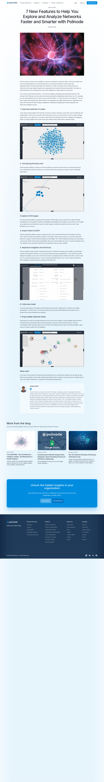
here (81, 375)
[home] (12, 3)
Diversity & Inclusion (50, 537)
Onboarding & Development (52, 532)
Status (68, 539)
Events (69, 537)
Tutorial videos (71, 534)
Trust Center (85, 532)
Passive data (30, 529)
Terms (83, 537)
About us (84, 524)
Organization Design (50, 529)
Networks (29, 524)
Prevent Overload (50, 539)
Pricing (53, 3)
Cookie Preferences (24, 555)
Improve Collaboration (51, 527)
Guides (69, 532)
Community (70, 524)
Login (75, 3)
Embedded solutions (32, 532)
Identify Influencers (50, 524)
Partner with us (86, 529)
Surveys (29, 527)
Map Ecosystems (49, 542)
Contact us (85, 527)
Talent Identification (50, 534)
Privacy (84, 539)
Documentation (71, 527)
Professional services (32, 534)
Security (84, 534)
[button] (26, 3)
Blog (68, 529)
